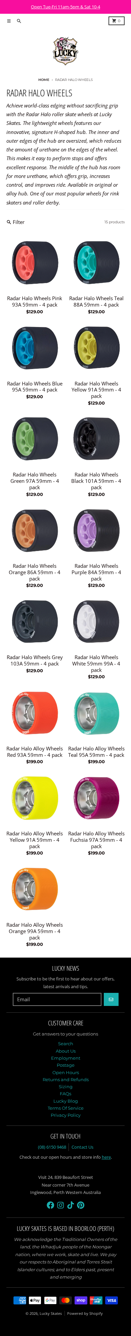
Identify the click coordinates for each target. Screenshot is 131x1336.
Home (43, 80)
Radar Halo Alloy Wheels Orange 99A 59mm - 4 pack (34, 931)
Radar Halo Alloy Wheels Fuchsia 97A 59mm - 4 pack (96, 839)
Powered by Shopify (85, 1313)
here (106, 1157)
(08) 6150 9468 (52, 1147)
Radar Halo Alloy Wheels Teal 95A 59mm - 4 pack (96, 751)
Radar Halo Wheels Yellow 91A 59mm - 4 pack (96, 389)
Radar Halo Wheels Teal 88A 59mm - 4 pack (96, 301)
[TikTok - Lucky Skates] (71, 1205)
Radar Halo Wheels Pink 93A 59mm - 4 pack (34, 301)
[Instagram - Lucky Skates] (60, 1205)
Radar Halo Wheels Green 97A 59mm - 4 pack (34, 480)
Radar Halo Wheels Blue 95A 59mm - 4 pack (34, 386)
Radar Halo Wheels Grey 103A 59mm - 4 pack (35, 660)
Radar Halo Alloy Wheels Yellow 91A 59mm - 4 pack (34, 839)
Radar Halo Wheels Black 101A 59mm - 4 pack (96, 480)
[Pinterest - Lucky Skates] (81, 1205)
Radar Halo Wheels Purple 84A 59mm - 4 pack (96, 572)
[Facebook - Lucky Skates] (50, 1205)
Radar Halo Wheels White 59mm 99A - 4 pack (96, 663)
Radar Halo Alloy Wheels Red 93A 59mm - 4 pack (34, 751)
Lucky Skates (51, 1313)
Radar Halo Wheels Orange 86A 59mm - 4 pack (34, 572)
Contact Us (82, 1147)
